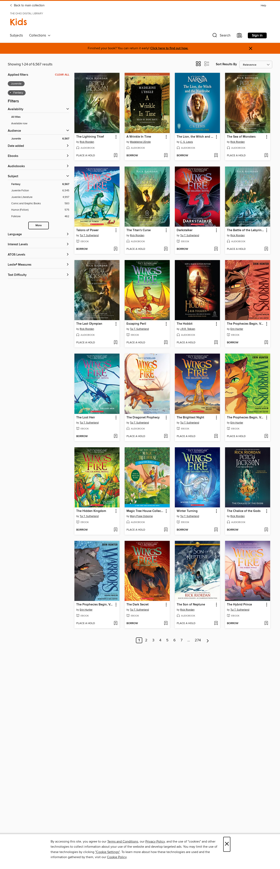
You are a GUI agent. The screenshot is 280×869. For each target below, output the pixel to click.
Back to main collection (28, 5)
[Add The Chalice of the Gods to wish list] (266, 530)
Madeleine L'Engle (140, 142)
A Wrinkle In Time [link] (138, 137)
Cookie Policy (116, 857)
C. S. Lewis (186, 142)
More (38, 225)
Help (263, 5)
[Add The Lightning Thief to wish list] (115, 155)
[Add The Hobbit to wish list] (216, 342)
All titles (15, 117)
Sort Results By (226, 64)
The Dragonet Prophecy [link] (143, 417)
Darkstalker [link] (184, 230)
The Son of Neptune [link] (191, 604)
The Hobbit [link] (184, 324)
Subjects (16, 35)
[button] (220, 36)
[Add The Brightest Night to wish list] (216, 436)
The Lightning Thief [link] (90, 137)
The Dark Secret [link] (137, 604)
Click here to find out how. (169, 48)
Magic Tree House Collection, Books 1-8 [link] (145, 511)
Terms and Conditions (122, 841)
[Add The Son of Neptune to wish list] (216, 623)
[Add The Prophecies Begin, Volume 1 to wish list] (266, 436)
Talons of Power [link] (87, 230)
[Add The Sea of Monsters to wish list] (266, 155)
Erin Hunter (236, 329)
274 (198, 640)
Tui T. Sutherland (89, 235)
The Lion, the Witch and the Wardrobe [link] (195, 137)
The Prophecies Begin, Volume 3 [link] (245, 324)
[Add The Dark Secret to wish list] (165, 623)
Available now (19, 123)
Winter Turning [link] (187, 511)
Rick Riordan (87, 142)
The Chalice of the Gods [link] (244, 511)
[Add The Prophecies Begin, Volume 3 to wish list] (266, 342)
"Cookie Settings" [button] (107, 852)
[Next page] (208, 640)
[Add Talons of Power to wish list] (115, 249)
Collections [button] (38, 35)
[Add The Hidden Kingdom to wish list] (115, 530)
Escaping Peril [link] (136, 324)
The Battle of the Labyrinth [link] (245, 230)
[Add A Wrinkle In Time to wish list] (165, 155)
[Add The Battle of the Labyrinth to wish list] (266, 249)
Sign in (257, 35)
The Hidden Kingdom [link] (91, 511)
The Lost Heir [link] (85, 417)
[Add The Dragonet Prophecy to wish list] (165, 436)
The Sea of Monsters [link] (241, 137)
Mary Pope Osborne (141, 516)
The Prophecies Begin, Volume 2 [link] (95, 604)
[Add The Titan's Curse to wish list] (165, 249)
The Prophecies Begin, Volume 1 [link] (245, 417)
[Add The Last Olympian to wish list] (115, 342)
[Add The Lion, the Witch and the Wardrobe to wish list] (216, 155)
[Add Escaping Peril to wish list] (165, 342)
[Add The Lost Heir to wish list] (115, 436)
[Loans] (239, 36)
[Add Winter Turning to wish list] (216, 530)
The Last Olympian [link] (89, 324)
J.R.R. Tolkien (187, 329)
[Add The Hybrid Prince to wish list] (266, 623)
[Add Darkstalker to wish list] (216, 249)
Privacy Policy (155, 841)
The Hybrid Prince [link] (239, 604)
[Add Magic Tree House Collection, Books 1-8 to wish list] (165, 530)
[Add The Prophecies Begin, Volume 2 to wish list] (115, 623)
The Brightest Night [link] (190, 417)
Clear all (62, 75)
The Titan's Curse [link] (138, 230)
